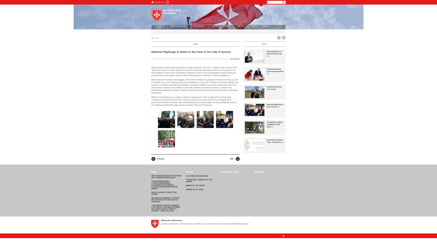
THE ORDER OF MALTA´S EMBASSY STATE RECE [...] (275, 124)
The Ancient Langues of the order (199, 180)
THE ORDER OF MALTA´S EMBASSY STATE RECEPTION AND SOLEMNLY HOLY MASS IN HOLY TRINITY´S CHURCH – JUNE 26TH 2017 (165, 208)
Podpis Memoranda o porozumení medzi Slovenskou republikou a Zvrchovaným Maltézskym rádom (164, 185)
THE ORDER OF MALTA (159, 27)
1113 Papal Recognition (197, 176)
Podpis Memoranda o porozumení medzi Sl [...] (275, 71)
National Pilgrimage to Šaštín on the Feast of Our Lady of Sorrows (165, 199)
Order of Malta (172, 15)
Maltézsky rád (159, 2)
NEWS (214, 26)
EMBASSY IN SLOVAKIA (177, 26)
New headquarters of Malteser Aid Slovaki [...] (274, 54)
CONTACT (265, 26)
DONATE (227, 26)
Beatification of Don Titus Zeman (164, 193)
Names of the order (195, 185)
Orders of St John (194, 189)
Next (232, 159)
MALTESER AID (198, 26)
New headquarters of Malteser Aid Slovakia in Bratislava (166, 176)
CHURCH (254, 26)
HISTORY (241, 26)
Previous (160, 159)
